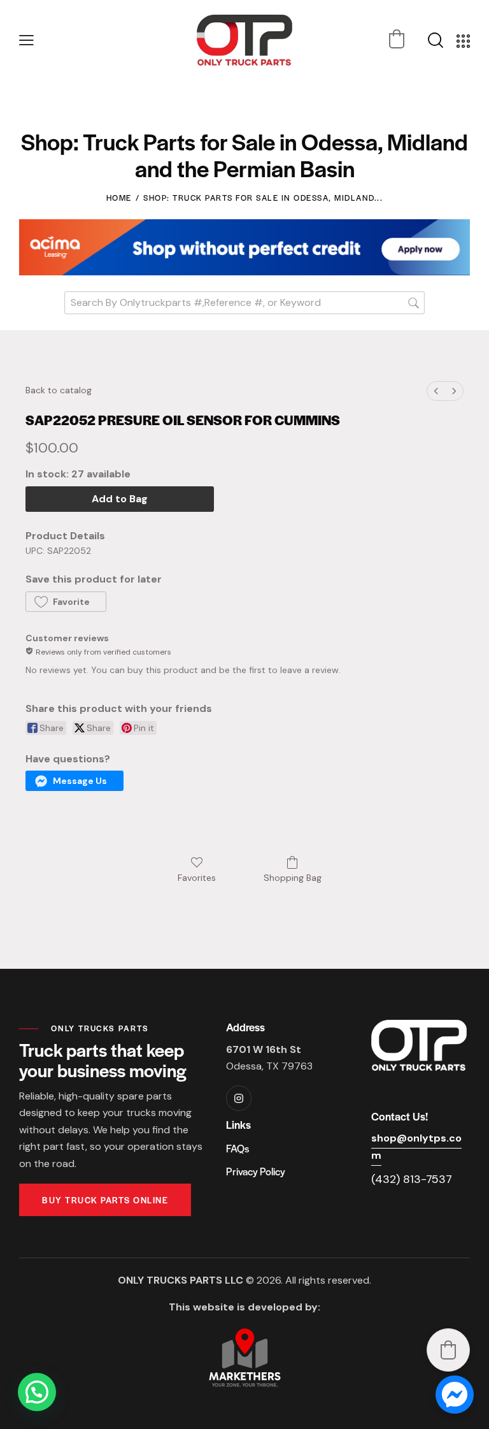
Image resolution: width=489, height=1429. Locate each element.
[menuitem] (436, 391)
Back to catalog (58, 390)
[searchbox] (244, 302)
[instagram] (239, 1098)
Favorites (197, 877)
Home (119, 197)
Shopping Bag (293, 877)
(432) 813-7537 (411, 1179)
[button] (26, 40)
